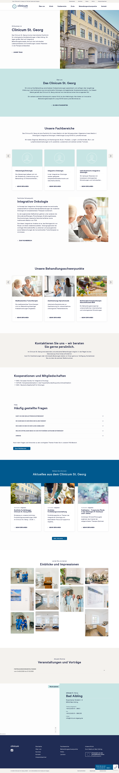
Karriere (80, 1)
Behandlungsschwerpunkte (88, 6)
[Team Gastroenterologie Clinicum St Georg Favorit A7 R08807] (22, 623)
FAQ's (93, 1)
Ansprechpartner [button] (102, 1)
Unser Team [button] (17, 52)
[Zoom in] (56, 728)
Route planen (54, 686)
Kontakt (104, 6)
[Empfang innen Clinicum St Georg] (47, 600)
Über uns (42, 6)
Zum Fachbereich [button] (25, 240)
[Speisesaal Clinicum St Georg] (96, 576)
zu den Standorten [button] (60, 105)
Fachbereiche (62, 6)
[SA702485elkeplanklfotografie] (47, 578)
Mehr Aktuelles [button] (58, 538)
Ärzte (73, 6)
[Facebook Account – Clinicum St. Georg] (12, 750)
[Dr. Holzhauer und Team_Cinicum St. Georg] (71, 599)
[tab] (65, 733)
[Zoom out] (56, 730)
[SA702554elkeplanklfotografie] (47, 621)
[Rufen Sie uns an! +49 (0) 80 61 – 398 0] (115, 767)
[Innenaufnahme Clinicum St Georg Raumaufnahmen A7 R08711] (96, 597)
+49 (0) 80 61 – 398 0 (73, 708)
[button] (47, 757)
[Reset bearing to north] (56, 732)
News (87, 1)
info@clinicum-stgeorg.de (74, 718)
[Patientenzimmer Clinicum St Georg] (96, 622)
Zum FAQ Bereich (20, 448)
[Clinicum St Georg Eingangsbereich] (71, 576)
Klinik (51, 6)
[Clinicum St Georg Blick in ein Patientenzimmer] (22, 598)
